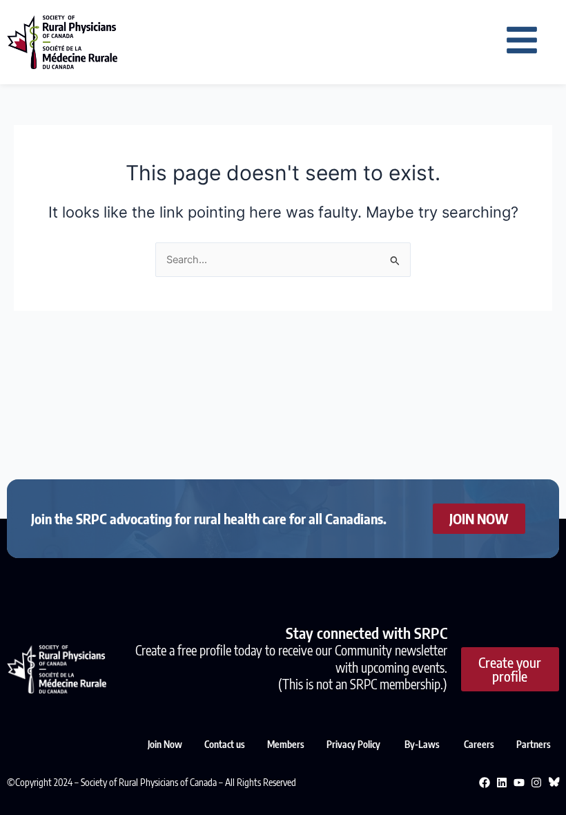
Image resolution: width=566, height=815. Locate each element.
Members (285, 744)
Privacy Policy (354, 744)
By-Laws (423, 744)
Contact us (224, 744)
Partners (533, 744)
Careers (479, 744)
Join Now (165, 744)
